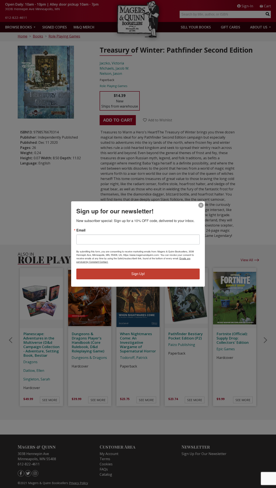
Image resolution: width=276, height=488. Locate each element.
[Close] (201, 205)
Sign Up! (138, 274)
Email (80, 230)
